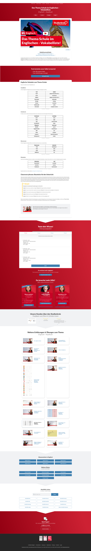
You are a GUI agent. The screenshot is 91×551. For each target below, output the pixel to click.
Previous (39, 321)
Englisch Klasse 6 (45, 460)
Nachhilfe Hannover (45, 504)
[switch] (34, 320)
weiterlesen (59, 324)
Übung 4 (65, 232)
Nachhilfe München (45, 498)
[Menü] (35, 320)
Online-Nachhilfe (47, 301)
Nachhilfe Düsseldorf (45, 501)
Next (65, 321)
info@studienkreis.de (65, 547)
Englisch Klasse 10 (63, 463)
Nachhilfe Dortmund (63, 501)
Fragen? (55, 15)
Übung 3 (52, 232)
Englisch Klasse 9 (45, 463)
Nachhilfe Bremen (63, 504)
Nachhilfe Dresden (45, 507)
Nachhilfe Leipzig (27, 507)
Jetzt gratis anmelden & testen (45, 274)
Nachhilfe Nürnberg (63, 498)
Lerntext (42, 15)
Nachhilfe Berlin (27, 498)
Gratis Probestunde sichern (45, 303)
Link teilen (67, 49)
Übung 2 (39, 232)
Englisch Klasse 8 (27, 463)
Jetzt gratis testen (45, 76)
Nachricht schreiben (45, 528)
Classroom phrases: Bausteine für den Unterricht (45, 55)
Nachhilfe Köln (27, 501)
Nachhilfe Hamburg (28, 504)
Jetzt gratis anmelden (28, 305)
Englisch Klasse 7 (63, 460)
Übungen (48, 15)
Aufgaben (45, 472)
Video (36, 15)
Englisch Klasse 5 (27, 460)
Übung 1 (25, 232)
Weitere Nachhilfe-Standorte (63, 507)
